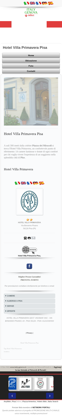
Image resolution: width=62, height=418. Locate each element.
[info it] (26, 3)
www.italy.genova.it (18, 367)
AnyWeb (7, 401)
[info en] (32, 3)
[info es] (51, 3)
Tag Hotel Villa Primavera (13, 348)
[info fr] (39, 3)
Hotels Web (42, 401)
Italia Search (53, 401)
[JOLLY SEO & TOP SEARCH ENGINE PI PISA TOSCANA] (25, 384)
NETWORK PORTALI (41, 407)
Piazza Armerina (29, 401)
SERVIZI (10, 306)
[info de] (45, 3)
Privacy (29, 333)
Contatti (31, 71)
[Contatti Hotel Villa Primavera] (29, 238)
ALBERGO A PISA (14, 301)
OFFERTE (11, 311)
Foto (31, 66)
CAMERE (11, 296)
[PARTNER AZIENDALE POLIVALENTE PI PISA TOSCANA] (10, 384)
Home (31, 55)
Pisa (14, 401)
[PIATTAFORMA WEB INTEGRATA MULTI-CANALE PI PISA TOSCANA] (40, 384)
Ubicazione (31, 60)
